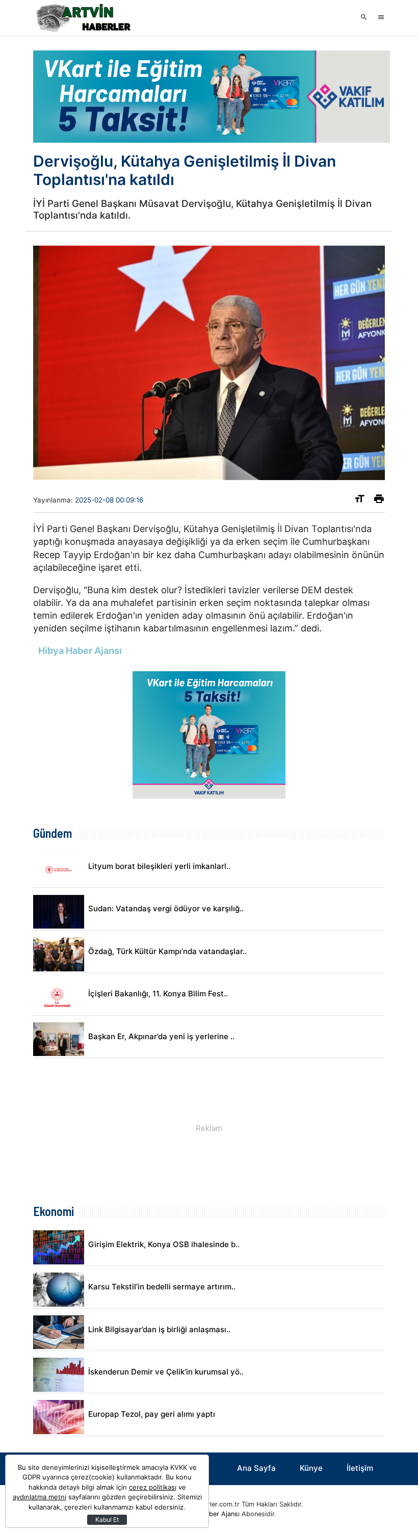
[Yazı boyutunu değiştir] (359, 501)
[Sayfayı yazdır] (379, 501)
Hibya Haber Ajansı (210, 1514)
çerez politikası (152, 1487)
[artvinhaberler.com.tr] (84, 18)
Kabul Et (107, 1519)
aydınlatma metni (39, 1497)
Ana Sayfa (256, 1468)
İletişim (360, 1468)
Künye (311, 1468)
